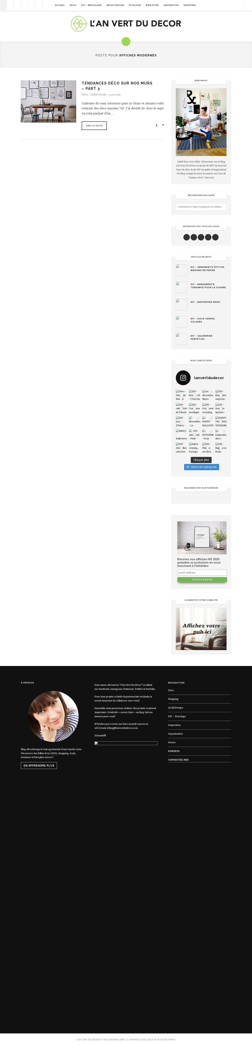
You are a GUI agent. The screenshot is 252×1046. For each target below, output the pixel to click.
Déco (73, 5)
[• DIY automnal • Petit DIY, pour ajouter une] (194, 434)
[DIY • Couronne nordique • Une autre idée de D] (194, 408)
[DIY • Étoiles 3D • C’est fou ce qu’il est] (194, 395)
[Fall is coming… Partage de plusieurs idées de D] (194, 448)
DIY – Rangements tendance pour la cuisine (208, 286)
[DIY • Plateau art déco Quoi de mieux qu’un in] (207, 448)
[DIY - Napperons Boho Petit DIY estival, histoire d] (221, 448)
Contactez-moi (178, 759)
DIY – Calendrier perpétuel (202, 337)
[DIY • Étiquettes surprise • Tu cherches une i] (221, 395)
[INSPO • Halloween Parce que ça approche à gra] (181, 434)
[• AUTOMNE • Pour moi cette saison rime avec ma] (207, 434)
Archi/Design (115, 5)
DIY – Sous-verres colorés (203, 320)
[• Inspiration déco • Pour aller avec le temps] (221, 434)
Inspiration (171, 5)
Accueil (60, 5)
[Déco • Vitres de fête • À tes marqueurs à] (181, 395)
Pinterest (128, 689)
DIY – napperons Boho (205, 302)
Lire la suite (94, 126)
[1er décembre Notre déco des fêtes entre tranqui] (207, 395)
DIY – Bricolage (91, 5)
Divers (172, 742)
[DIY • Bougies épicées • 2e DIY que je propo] (221, 408)
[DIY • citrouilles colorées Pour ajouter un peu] (181, 448)
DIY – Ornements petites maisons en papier (208, 269)
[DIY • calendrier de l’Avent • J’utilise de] (181, 408)
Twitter (139, 689)
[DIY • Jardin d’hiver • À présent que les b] (181, 421)
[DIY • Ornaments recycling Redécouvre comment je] (207, 408)
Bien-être (152, 5)
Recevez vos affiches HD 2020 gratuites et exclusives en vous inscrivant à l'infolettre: (199, 562)
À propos (174, 751)
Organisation (175, 733)
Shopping (190, 5)
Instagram (116, 689)
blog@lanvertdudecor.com (123, 728)
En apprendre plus (39, 765)
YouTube (150, 689)
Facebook (104, 689)
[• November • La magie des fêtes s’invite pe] (194, 421)
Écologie (135, 5)
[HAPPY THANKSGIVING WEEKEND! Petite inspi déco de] (221, 421)
